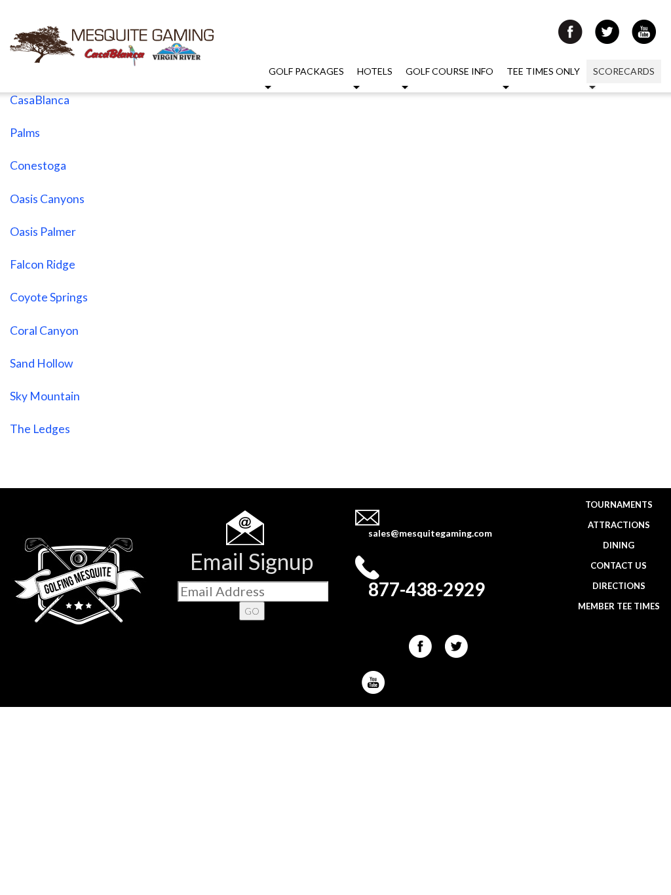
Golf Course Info (449, 71)
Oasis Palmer (43, 231)
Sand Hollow (41, 363)
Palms (25, 133)
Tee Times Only (543, 71)
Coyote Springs (49, 297)
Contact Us (618, 565)
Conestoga (38, 165)
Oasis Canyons (47, 199)
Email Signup (251, 561)
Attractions (619, 525)
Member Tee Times (619, 606)
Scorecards (624, 71)
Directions (618, 586)
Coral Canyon (44, 330)
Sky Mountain (45, 396)
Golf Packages (306, 71)
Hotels (375, 71)
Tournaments (619, 504)
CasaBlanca (39, 100)
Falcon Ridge (42, 264)
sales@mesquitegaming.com (430, 533)
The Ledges (40, 429)
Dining (618, 545)
